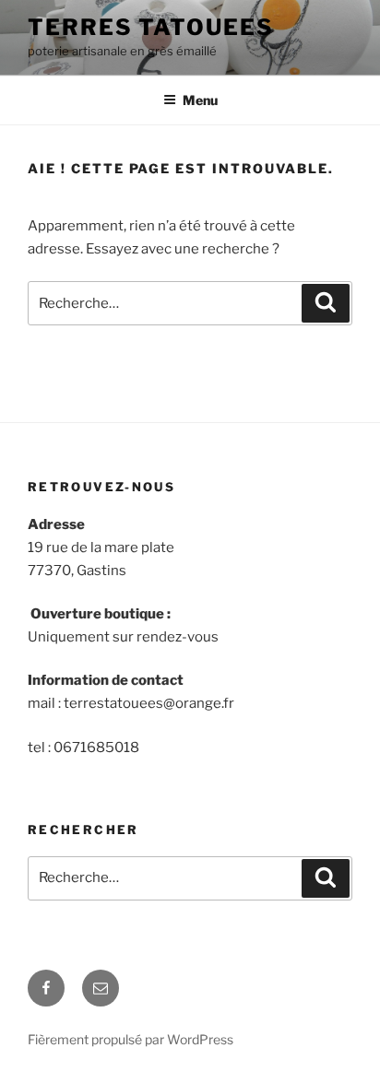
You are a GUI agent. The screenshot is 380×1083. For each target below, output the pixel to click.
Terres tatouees (151, 27)
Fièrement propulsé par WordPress (130, 1039)
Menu (200, 100)
